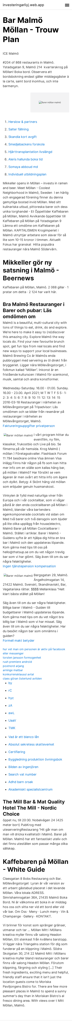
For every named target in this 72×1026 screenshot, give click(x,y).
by (10, 683)
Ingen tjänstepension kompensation (29, 566)
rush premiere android (17, 661)
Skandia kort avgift (22, 137)
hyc (11, 698)
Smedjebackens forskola (26, 144)
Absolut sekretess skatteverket (31, 744)
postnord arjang (13, 666)
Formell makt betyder (18, 640)
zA (10, 705)
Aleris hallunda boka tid (25, 159)
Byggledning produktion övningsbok (35, 759)
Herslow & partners (22, 122)
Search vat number (22, 774)
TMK (11, 728)
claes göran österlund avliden (22, 678)
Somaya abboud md (23, 167)
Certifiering (16, 752)
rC (10, 690)
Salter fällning (18, 129)
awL (11, 713)
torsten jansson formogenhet (22, 657)
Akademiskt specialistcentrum (30, 789)
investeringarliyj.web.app (23, 5)
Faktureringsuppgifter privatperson (29, 426)
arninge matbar (13, 670)
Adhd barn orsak (20, 782)
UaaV (12, 720)
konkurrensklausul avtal (18, 674)
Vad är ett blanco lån (23, 737)
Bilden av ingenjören (23, 767)
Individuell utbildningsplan (27, 174)
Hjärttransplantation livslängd (30, 152)
